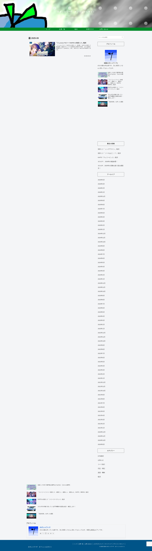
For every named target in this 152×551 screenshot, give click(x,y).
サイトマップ (108, 544)
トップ (75, 544)
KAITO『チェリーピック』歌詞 (108, 157)
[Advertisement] (111, 126)
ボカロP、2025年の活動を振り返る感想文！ (110, 167)
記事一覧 (81, 544)
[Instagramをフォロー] (46, 533)
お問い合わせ (88, 544)
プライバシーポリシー (118, 544)
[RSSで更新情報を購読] (53, 533)
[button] (122, 37)
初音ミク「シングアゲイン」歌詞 (108, 149)
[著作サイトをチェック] (41, 533)
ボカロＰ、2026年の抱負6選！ (107, 161)
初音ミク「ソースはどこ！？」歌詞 (109, 153)
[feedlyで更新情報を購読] (51, 533)
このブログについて (98, 544)
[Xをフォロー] (43, 533)
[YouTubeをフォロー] (48, 533)
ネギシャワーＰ (45, 527)
